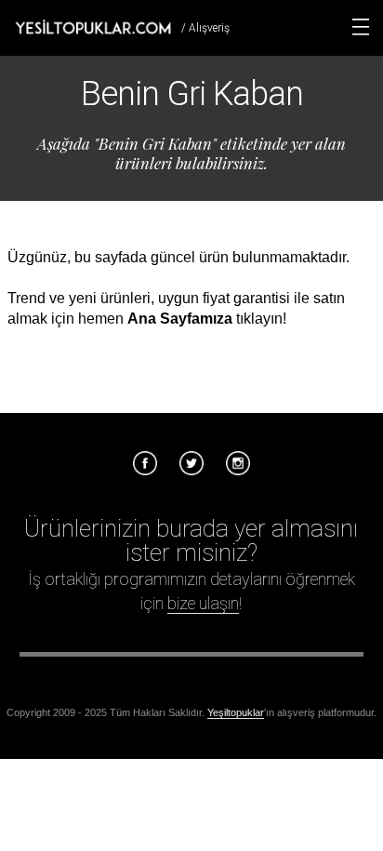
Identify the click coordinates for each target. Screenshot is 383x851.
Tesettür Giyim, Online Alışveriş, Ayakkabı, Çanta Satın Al (93, 27)
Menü (360, 27)
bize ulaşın (203, 603)
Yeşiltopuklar (235, 712)
